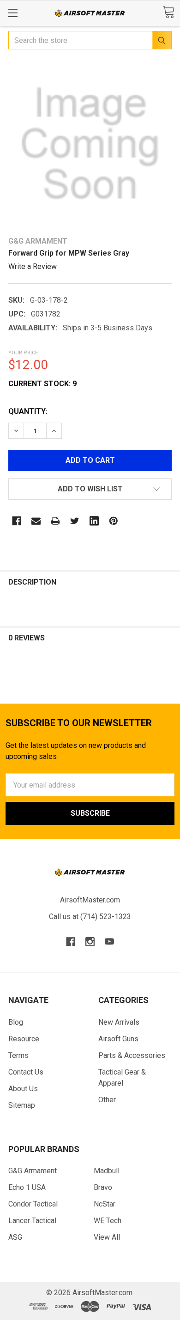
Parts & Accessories (131, 1055)
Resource (23, 1038)
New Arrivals (118, 1022)
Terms (18, 1055)
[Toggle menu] (12, 12)
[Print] (55, 521)
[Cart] (168, 12)
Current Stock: (42, 383)
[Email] (36, 521)
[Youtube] (109, 941)
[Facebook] (16, 521)
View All (107, 1237)
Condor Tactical (33, 1204)
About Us (23, 1088)
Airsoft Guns (118, 1038)
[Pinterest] (113, 521)
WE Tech (107, 1220)
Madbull (107, 1170)
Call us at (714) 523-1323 (90, 916)
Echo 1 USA (27, 1187)
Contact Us (25, 1072)
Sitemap (21, 1105)
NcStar (104, 1204)
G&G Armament (32, 1170)
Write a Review (32, 266)
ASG (15, 1237)
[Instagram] (90, 941)
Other (107, 1099)
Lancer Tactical (32, 1220)
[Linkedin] (94, 521)
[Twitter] (74, 521)
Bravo (103, 1187)
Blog (15, 1022)
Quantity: (28, 411)
